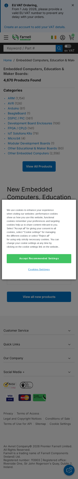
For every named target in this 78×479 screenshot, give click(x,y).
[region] (39, 240)
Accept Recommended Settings (39, 258)
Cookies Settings (39, 269)
